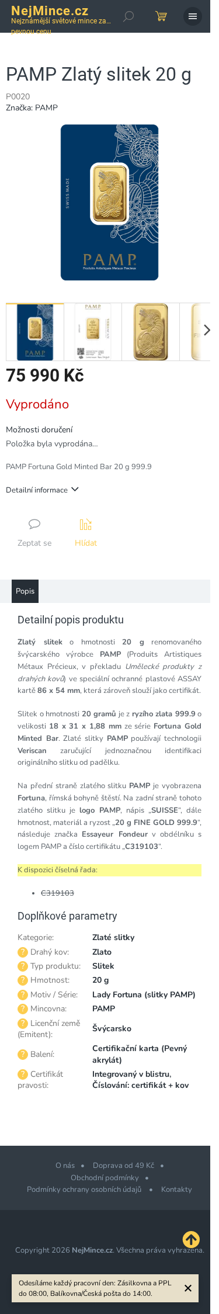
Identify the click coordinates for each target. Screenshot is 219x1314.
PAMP (103, 1008)
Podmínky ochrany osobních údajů (85, 1189)
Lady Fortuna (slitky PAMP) (144, 994)
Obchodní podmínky (105, 1178)
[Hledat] (128, 16)
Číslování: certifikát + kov (140, 1085)
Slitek (103, 966)
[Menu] (192, 16)
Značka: (32, 107)
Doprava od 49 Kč (123, 1165)
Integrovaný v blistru (130, 1074)
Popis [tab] (25, 591)
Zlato (102, 952)
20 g (100, 980)
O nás (65, 1165)
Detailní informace (37, 490)
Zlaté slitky (113, 937)
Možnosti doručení (39, 429)
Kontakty (176, 1189)
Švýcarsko (111, 1028)
